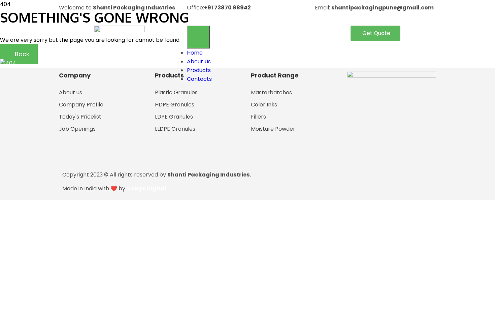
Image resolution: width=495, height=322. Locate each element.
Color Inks (264, 104)
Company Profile (81, 104)
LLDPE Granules (175, 129)
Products (199, 70)
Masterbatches (271, 92)
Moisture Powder (273, 129)
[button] (375, 33)
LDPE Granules (174, 117)
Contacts (199, 79)
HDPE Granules (174, 104)
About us (70, 92)
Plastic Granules (176, 92)
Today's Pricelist (80, 117)
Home (195, 53)
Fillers (258, 117)
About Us (199, 61)
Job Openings (77, 129)
